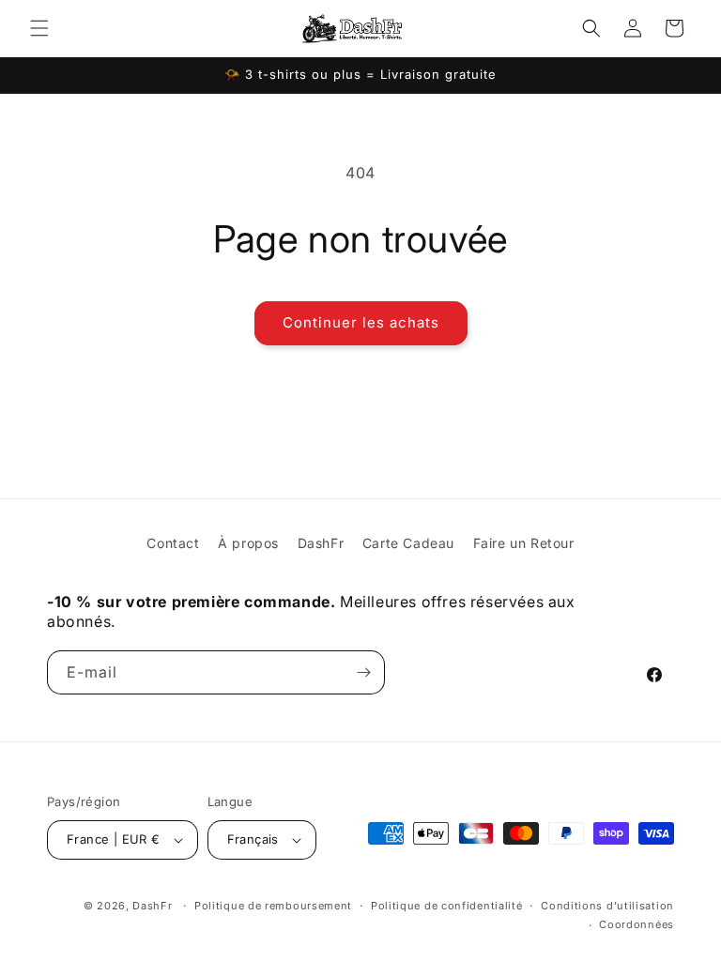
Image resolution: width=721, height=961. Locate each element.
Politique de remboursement (273, 905)
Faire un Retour (524, 543)
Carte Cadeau (408, 543)
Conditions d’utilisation (607, 905)
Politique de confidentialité (447, 905)
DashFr (321, 543)
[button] (39, 28)
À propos (248, 543)
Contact (172, 543)
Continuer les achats (361, 322)
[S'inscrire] (363, 672)
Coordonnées (636, 924)
